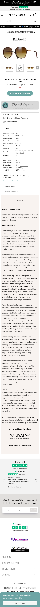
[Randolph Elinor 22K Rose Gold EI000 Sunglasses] (9, 68)
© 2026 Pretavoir (20, 583)
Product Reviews (10, 187)
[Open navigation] (2, 15)
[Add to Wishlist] (20, 88)
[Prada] (19, 26)
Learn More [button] (19, 598)
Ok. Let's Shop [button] (20, 603)
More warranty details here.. (13, 181)
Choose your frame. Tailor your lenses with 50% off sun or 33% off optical (20, 3)
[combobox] (20, 21)
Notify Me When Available (20, 93)
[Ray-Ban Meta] (25, 27)
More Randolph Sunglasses (20, 445)
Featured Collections (11, 191)
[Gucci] (13, 26)
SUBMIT (33, 510)
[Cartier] (8, 26)
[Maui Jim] (31, 27)
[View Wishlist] (38, 15)
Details (7, 129)
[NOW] (35, 21)
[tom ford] (37, 26)
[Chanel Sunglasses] (3, 26)
